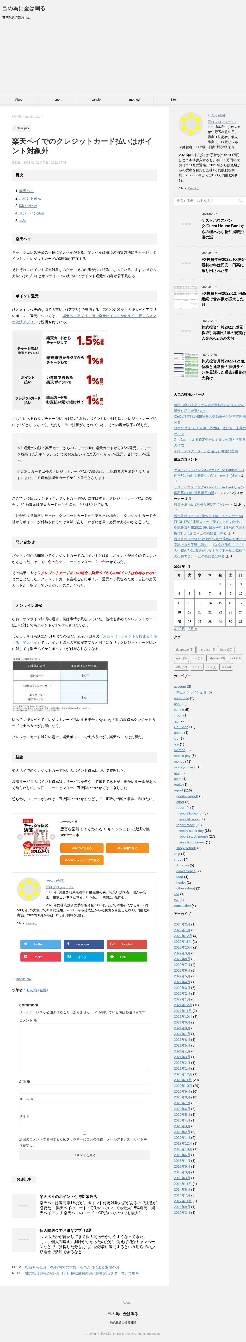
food (179, 877)
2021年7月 (182, 1034)
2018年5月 (182, 1155)
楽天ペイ (26, 191)
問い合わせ (28, 206)
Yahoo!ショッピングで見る (82, 860)
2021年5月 (182, 1045)
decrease (184, 649)
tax (176, 900)
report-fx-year (189, 819)
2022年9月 (182, 953)
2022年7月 (182, 965)
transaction (182, 905)
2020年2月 (182, 1132)
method (134, 99)
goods (178, 733)
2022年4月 (182, 982)
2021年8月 (182, 1028)
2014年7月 (182, 1195)
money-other (183, 767)
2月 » (192, 629)
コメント (28, 1020)
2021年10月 (183, 1016)
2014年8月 (182, 1189)
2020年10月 (183, 1086)
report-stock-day (191, 831)
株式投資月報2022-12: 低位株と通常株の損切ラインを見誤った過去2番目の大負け (224, 369)
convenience (186, 871)
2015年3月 (182, 1178)
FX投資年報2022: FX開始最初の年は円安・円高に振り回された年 (224, 265)
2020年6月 (182, 1109)
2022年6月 (182, 970)
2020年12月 (183, 1074)
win (181, 667)
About (19, 99)
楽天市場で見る (127, 848)
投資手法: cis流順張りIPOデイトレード (203, 504)
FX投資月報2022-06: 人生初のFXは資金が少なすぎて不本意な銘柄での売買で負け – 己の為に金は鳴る (210, 550)
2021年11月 (183, 1011)
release (217, 658)
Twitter (31, 923)
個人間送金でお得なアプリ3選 (66, 1230)
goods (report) (187, 796)
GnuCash (181, 727)
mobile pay (23, 979)
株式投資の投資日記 (123, 1322)
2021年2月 (182, 1063)
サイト (24, 1116)
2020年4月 (182, 1120)
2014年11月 (183, 1184)
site (176, 894)
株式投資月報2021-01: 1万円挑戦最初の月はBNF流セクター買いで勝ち (82, 1273)
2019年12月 (183, 1143)
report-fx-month (191, 813)
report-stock (185, 825)
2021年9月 (182, 1022)
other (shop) (185, 888)
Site (173, 99)
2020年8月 (182, 1097)
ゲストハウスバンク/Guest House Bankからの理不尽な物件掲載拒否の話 (223, 228)
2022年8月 (182, 959)
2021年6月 (182, 1040)
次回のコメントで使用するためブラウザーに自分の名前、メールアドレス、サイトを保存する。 (83, 1142)
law (176, 744)
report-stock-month (193, 836)
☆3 (211, 667)
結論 (22, 221)
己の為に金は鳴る (24, 8)
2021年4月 (182, 1051)
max (181, 658)
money (179, 761)
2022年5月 (182, 976)
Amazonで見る (82, 848)
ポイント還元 (30, 198)
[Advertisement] (123, 58)
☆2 (197, 667)
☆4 (226, 667)
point (177, 779)
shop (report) (186, 848)
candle (96, 99)
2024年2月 (182, 924)
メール (26, 1099)
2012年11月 (183, 1201)
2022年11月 (183, 942)
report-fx (182, 807)
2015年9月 (182, 1172)
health (181, 882)
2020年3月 (182, 1126)
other (180, 802)
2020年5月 (182, 1114)
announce (181, 698)
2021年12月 (183, 1005)
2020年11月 (183, 1080)
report (58, 99)
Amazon (182, 865)
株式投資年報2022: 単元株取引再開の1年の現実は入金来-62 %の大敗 (224, 333)
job (176, 738)
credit (178, 715)
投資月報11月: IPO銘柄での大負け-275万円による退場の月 (72, 1267)
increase (207, 649)
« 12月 (179, 629)
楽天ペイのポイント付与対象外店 (68, 1197)
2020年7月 (182, 1103)
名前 (24, 1082)
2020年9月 (182, 1091)
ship (177, 854)
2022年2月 (182, 993)
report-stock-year (192, 842)
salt (235, 658)
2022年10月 (183, 947)
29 (220, 622)
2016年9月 (182, 1166)
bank (177, 704)
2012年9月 (182, 1207)
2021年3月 (182, 1057)
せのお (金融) (37, 990)
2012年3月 (182, 1212)
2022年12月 (183, 936)
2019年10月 (183, 1149)
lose (226, 649)
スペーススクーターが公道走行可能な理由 (206, 451)
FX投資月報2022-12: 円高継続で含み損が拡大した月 (224, 299)
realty (178, 784)
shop (177, 859)
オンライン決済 (31, 213)
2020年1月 (182, 1138)
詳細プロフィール (59, 887)
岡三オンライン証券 (191, 692)
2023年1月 (182, 930)
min (197, 658)
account (180, 686)
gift (176, 721)
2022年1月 (182, 999)
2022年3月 (182, 988)
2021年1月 (182, 1068)
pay (176, 773)
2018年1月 (182, 1161)
